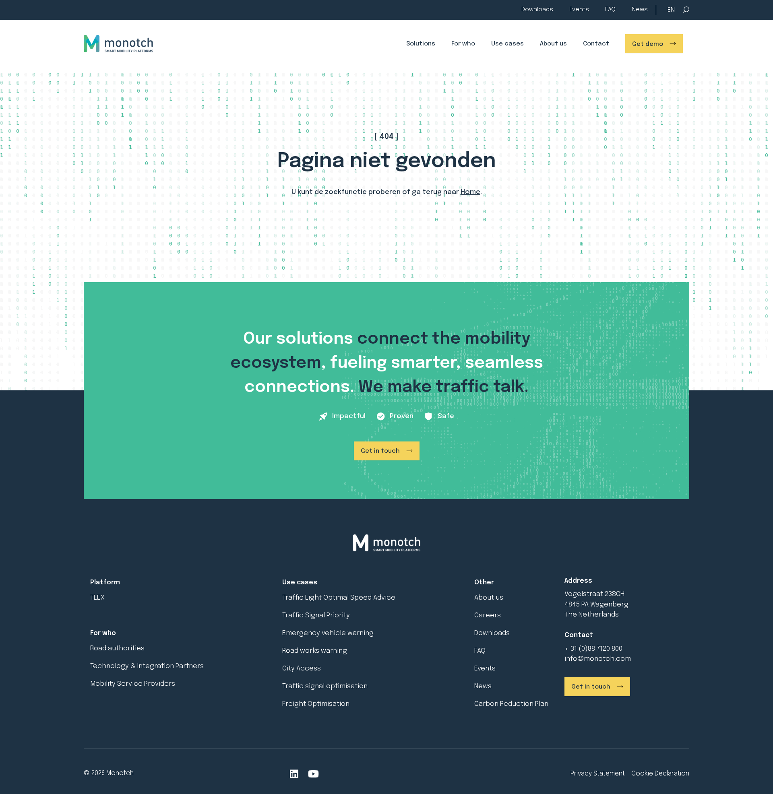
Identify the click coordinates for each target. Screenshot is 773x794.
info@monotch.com (597, 659)
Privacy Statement (597, 773)
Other (484, 582)
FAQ (610, 9)
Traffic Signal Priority (316, 615)
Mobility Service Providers (132, 684)
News (640, 9)
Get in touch (380, 451)
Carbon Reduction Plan (511, 704)
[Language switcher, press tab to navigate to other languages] (671, 10)
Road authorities (117, 648)
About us (553, 44)
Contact (596, 44)
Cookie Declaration (660, 773)
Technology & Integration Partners (147, 666)
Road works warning (314, 651)
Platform (105, 582)
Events (579, 9)
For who (463, 44)
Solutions (420, 44)
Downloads (537, 9)
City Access (301, 668)
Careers (487, 615)
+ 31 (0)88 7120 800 (593, 649)
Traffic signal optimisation (325, 686)
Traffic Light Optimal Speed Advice (338, 597)
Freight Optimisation (315, 704)
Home (470, 192)
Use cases (507, 44)
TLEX (97, 597)
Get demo (647, 44)
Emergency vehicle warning (328, 633)
